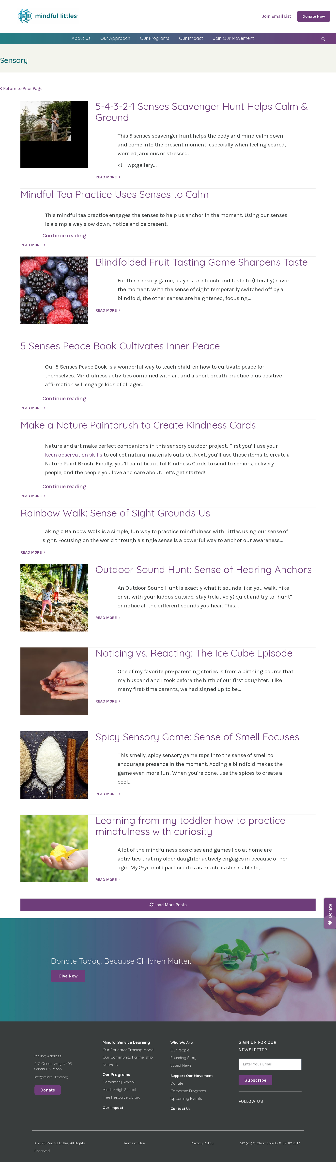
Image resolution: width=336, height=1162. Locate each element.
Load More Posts (170, 904)
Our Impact (191, 38)
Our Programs (154, 38)
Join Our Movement (233, 38)
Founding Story (183, 1057)
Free (107, 1097)
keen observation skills (73, 454)
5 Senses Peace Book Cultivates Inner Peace (120, 346)
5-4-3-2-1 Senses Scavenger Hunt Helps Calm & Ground (201, 111)
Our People (179, 1050)
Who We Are (181, 1042)
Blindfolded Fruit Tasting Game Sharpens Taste (201, 262)
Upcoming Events (186, 1098)
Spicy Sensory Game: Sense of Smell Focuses (197, 737)
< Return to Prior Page (21, 88)
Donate (176, 1083)
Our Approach (115, 38)
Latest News (181, 1065)
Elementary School (119, 1082)
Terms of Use (134, 1143)
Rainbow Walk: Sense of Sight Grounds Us (115, 513)
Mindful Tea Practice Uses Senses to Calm (114, 194)
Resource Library (125, 1097)
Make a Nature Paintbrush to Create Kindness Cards (138, 425)
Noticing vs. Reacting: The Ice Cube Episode (193, 653)
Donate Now (313, 16)
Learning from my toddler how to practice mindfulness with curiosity (190, 825)
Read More (106, 177)
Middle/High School (119, 1089)
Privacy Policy (202, 1143)
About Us (81, 38)
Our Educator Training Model (128, 1049)
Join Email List (276, 16)
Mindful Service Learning (126, 1042)
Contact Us (180, 1108)
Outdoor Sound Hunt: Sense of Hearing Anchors (203, 569)
